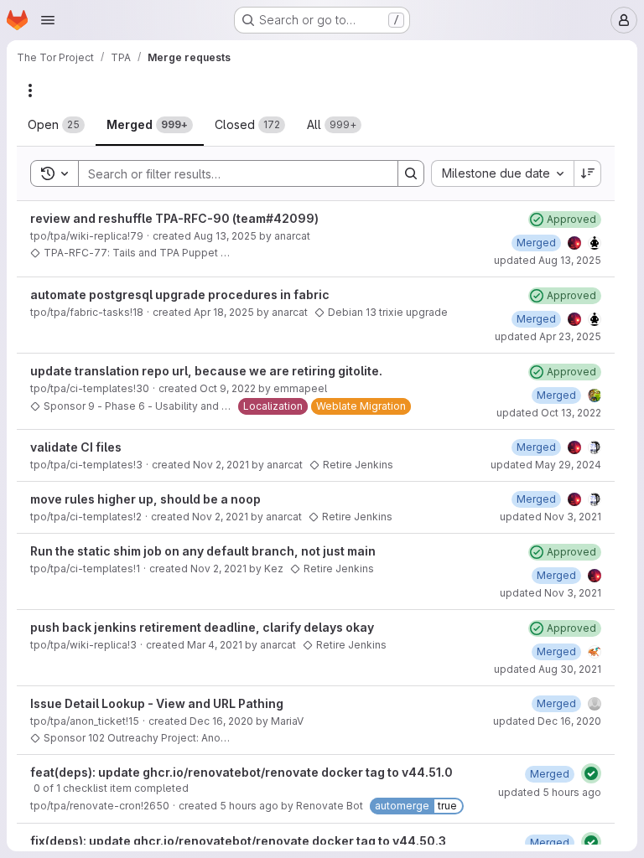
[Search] (410, 173)
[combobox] (502, 173)
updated (547, 260)
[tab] (56, 125)
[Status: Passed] (591, 773)
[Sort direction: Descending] (587, 173)
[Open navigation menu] (47, 20)
